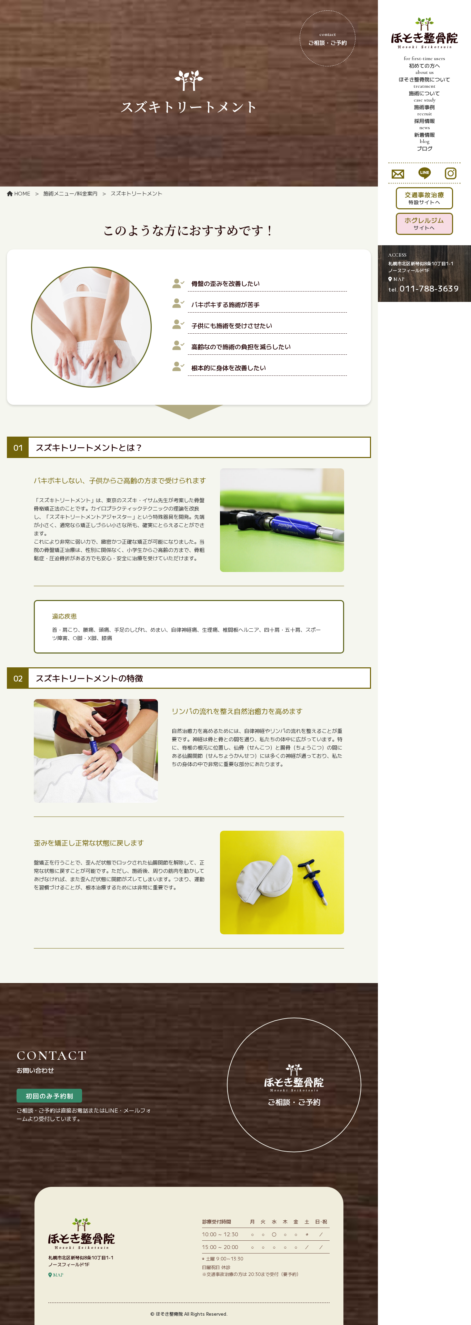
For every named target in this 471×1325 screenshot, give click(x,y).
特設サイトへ (424, 198)
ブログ (424, 145)
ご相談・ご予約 (327, 39)
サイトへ (424, 223)
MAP (398, 279)
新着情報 (424, 131)
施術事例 (424, 104)
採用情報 (424, 117)
